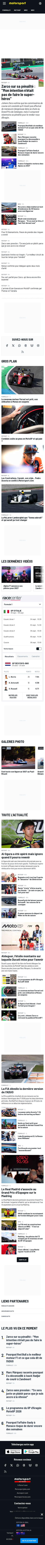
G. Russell (13, 689)
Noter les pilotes (13, 696)
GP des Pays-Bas (20, 663)
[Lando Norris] (6, 677)
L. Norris (12, 677)
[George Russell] (6, 689)
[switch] (38, 649)
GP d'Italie (16, 610)
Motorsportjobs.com (22, 1489)
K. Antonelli (14, 683)
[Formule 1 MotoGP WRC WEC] (22, 604)
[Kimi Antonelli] (6, 683)
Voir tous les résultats (32, 696)
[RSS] (22, 351)
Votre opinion (22, 1508)
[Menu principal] (4, 3)
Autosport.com (22, 1493)
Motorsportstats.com (22, 1497)
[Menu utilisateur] (40, 3)
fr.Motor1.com (22, 1485)
